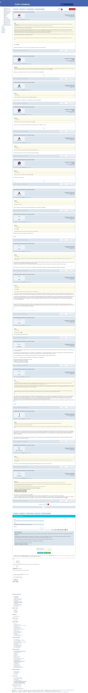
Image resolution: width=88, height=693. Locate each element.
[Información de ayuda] (73, 528)
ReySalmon (19, 346)
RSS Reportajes (17, 672)
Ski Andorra (16, 643)
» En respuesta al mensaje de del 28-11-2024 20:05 (22, 376)
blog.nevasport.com (17, 605)
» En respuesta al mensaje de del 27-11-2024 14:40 (22, 418)
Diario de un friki (17, 665)
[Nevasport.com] (3, 2)
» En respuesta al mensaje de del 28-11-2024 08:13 (22, 251)
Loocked (19, 17)
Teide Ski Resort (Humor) (18, 667)
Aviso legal (16, 597)
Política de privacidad (18, 598)
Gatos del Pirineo (17, 660)
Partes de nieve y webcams (19, 629)
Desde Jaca (16, 654)
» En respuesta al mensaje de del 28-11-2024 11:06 (22, 142)
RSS (44, 507)
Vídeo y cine (16, 630)
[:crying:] (62, 530)
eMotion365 (16, 679)
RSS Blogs (16, 673)
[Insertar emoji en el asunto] (43, 524)
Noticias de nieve (17, 624)
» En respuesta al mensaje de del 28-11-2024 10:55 (22, 114)
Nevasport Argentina (18, 635)
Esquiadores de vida (17, 666)
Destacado (16, 9)
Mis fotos (17, 561)
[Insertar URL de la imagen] (37, 530)
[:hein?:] (64, 530)
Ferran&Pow (16, 663)
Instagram (16, 611)
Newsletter (16, 606)
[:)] (53, 530)
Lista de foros (22, 9)
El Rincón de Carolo (17, 652)
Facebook (16, 609)
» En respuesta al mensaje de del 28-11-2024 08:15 (22, 325)
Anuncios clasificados (18, 604)
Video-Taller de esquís (18, 677)
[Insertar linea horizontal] (30, 530)
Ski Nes (15, 653)
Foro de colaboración (18, 640)
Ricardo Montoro (17, 664)
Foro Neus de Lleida (17, 645)
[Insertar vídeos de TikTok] (52, 530)
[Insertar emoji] (73, 532)
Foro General (16, 639)
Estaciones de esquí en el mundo (20, 625)
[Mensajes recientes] (56, 4)
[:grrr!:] (58, 530)
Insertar (17, 581)
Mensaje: (15, 526)
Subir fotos (18, 560)
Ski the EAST (16, 657)
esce (19, 416)
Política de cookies (17, 599)
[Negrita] (15, 530)
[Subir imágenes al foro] (41, 528)
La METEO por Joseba (18, 678)
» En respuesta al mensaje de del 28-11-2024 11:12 (22, 167)
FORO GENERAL (22, 4)
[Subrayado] (18, 530)
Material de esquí (17, 632)
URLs (17, 566)
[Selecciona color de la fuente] (25, 530)
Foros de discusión (17, 628)
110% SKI (15, 655)
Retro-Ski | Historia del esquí (19, 658)
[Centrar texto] (35, 530)
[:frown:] (57, 530)
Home (15, 623)
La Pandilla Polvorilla (17, 680)
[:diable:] (65, 530)
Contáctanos (16, 600)
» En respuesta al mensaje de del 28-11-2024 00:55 (22, 19)
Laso (19, 248)
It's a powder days (17, 659)
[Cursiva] (16, 530)
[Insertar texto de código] (33, 530)
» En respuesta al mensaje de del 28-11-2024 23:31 (23, 478)
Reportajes (16, 626)
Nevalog (15, 633)
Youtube (15, 612)
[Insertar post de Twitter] (50, 530)
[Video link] (38, 530)
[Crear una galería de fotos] (45, 530)
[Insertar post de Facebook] (47, 530)
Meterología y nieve (17, 644)
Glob (19, 219)
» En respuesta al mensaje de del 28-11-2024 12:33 (22, 197)
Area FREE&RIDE (17, 647)
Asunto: (15, 522)
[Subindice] (22, 530)
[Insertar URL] (28, 530)
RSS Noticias (16, 671)
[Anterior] (58, 9)
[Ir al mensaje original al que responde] (73, 19)
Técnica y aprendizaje (18, 642)
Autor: (15, 519)
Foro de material (17, 641)
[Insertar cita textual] (32, 530)
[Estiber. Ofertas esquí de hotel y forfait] (19, 691)
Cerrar (14, 581)
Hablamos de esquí (17, 662)
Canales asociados (17, 627)
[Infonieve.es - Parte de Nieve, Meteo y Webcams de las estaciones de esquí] (60, 690)
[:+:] (67, 530)
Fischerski (19, 87)
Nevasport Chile (17, 634)
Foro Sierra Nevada (17, 646)
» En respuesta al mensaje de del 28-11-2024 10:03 (23, 63)
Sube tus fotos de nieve (18, 631)
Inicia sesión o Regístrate (39, 9)
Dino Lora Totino (19, 450)
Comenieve (19, 475)
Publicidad (16, 603)
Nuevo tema (72, 9)
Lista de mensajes (30, 9)
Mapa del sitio (16, 596)
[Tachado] (20, 530)
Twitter (15, 610)
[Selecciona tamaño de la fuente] (27, 530)
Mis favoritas (18, 562)
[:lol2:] (55, 530)
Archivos (17, 565)
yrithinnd (19, 61)
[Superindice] (23, 530)
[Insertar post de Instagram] (48, 530)
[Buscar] (59, 4)
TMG (19, 279)
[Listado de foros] (57, 4)
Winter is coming (17, 656)
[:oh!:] (60, 530)
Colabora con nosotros (18, 601)
